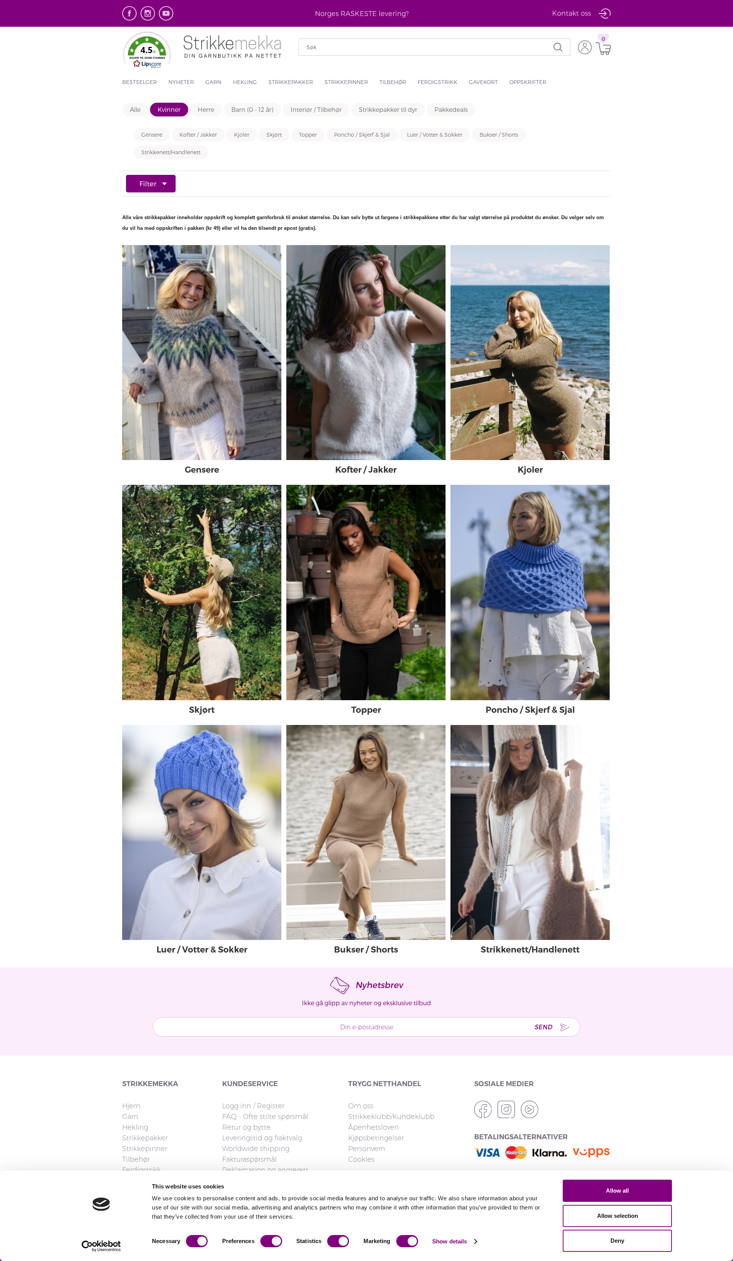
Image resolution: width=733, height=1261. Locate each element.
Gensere (151, 134)
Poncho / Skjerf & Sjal (362, 134)
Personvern (366, 1149)
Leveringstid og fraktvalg (262, 1138)
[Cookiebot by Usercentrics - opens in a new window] (101, 1246)
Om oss (360, 1106)
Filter (148, 183)
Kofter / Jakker (198, 134)
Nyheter (181, 82)
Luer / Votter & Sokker (434, 134)
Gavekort (483, 82)
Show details (449, 1241)
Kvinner (169, 109)
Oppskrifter (527, 82)
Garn (213, 82)
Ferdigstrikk (437, 82)
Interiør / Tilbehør (316, 109)
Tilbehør (392, 82)
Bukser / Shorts (499, 134)
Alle (135, 109)
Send (543, 1026)
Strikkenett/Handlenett (170, 152)
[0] (601, 48)
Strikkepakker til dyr (388, 109)
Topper (308, 134)
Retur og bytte (246, 1127)
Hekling (245, 82)
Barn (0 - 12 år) (252, 109)
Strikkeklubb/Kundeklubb (391, 1116)
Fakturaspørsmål (249, 1159)
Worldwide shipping (255, 1149)
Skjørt (274, 134)
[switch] (271, 1241)
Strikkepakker (290, 82)
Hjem (131, 1106)
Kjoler (241, 134)
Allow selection (617, 1216)
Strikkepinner (346, 82)
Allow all (617, 1190)
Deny (617, 1240)
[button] (147, 53)
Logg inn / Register (253, 1106)
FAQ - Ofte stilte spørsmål (265, 1116)
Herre (206, 109)
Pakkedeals (451, 109)
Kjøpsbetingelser (376, 1138)
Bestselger (139, 82)
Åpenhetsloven (373, 1127)
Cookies (361, 1159)
